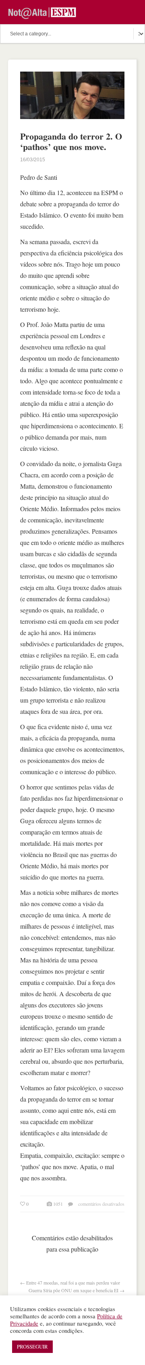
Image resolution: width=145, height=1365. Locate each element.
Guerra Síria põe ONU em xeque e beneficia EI (73, 1290)
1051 (58, 1204)
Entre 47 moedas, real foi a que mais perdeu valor (73, 1282)
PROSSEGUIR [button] (32, 1346)
